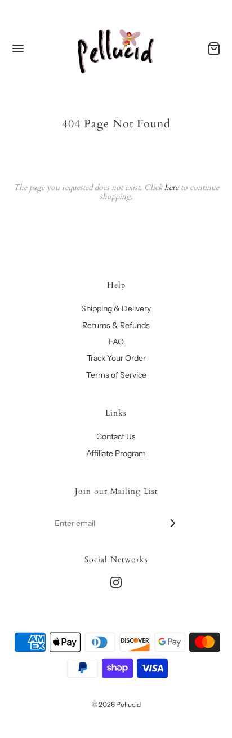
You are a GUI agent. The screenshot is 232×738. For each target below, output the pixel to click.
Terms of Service (116, 375)
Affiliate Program (116, 453)
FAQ (116, 342)
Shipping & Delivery (116, 308)
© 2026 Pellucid (116, 704)
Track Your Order (116, 358)
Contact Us (116, 436)
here (171, 187)
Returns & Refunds (116, 325)
